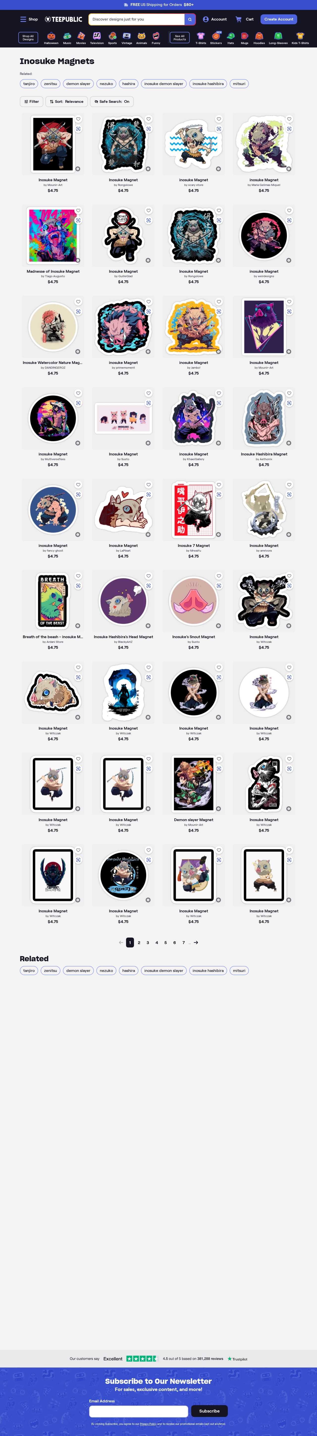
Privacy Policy (148, 1423)
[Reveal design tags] (77, 168)
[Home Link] (63, 19)
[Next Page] (196, 942)
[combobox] (137, 19)
